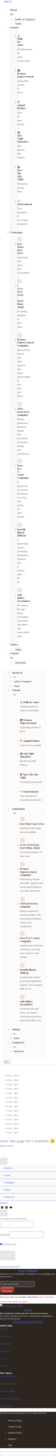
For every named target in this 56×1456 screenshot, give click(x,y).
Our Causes (5, 1336)
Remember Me (9, 1244)
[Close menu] (4, 1161)
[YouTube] (11, 1207)
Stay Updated (28, 1271)
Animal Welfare (7, 1376)
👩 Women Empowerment (25, 73)
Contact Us (18, 1042)
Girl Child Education (9, 1383)
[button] (28, 1203)
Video (17, 1038)
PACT (28, 1310)
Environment (6, 1406)
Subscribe (7, 1291)
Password (4, 1234)
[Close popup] (4, 1213)
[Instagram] (6, 1207)
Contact (3, 1366)
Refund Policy (15, 1433)
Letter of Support (22, 681)
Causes (16, 690)
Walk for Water (7, 1391)
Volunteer (19, 1051)
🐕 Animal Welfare (21, 105)
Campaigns (18, 808)
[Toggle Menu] (50, 1186)
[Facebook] (2, 1207)
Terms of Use (15, 1426)
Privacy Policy (15, 1420)
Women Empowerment (11, 1398)
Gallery (16, 1029)
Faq (10, 1445)
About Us (17, 672)
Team (16, 686)
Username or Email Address (13, 1218)
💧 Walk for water (20, 40)
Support (12, 1439)
